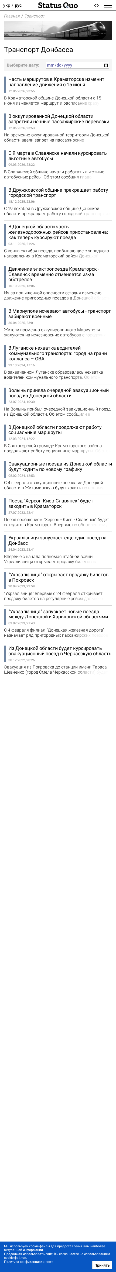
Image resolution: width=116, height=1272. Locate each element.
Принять (102, 1265)
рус (18, 5)
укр (6, 5)
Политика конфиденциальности (28, 1262)
